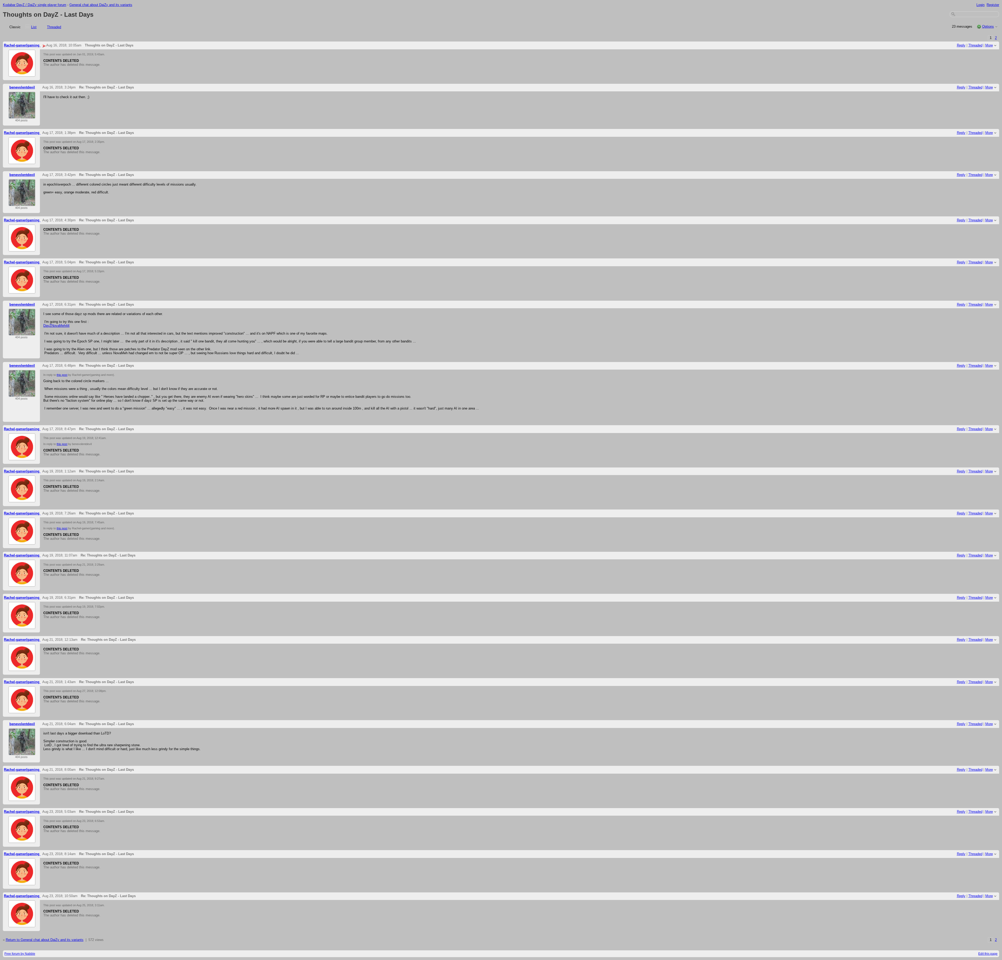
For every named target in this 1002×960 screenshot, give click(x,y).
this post (62, 374)
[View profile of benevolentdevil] (21, 115)
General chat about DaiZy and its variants (100, 5)
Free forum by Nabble (19, 954)
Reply (961, 45)
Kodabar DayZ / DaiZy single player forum (34, 5)
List (34, 27)
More (989, 45)
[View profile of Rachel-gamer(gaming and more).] (21, 73)
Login (980, 5)
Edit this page (988, 954)
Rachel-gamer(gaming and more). (31, 45)
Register (993, 5)
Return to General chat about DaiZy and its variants (45, 940)
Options (988, 26)
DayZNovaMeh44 (56, 326)
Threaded (54, 27)
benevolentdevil (22, 87)
